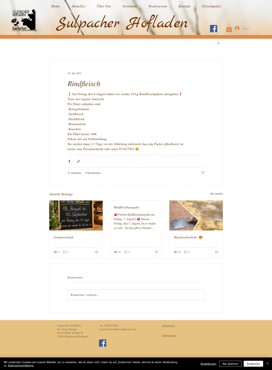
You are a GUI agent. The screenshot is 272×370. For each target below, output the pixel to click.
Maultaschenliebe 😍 (188, 237)
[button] (229, 28)
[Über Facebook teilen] (69, 161)
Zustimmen (253, 364)
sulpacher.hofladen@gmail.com (117, 329)
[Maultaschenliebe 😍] (196, 215)
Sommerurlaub (63, 237)
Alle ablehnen (230, 364)
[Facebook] (213, 28)
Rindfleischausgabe (126, 207)
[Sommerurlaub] (76, 215)
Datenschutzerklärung (21, 365)
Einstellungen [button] (208, 364)
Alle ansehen (216, 193)
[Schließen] (267, 363)
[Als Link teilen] (78, 161)
